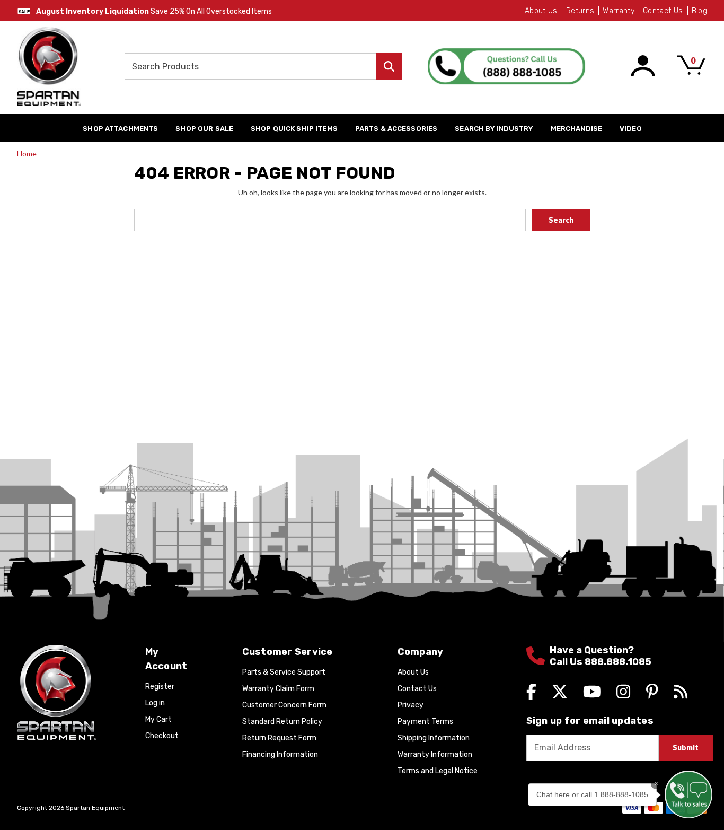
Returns (580, 10)
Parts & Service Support (283, 672)
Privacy (410, 705)
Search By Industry (494, 129)
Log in (155, 702)
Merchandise (576, 129)
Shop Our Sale (204, 129)
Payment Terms (425, 721)
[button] (688, 794)
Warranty (618, 10)
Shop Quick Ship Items (294, 129)
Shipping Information (434, 737)
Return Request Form (279, 737)
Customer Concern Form (284, 705)
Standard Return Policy (282, 721)
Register (159, 686)
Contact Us (663, 10)
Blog (699, 10)
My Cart (158, 719)
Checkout (162, 735)
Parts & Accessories (396, 129)
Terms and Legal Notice (438, 770)
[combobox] (263, 66)
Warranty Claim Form (278, 688)
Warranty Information (435, 754)
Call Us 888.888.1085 (600, 662)
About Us (541, 10)
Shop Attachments (120, 129)
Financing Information (280, 754)
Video (631, 129)
